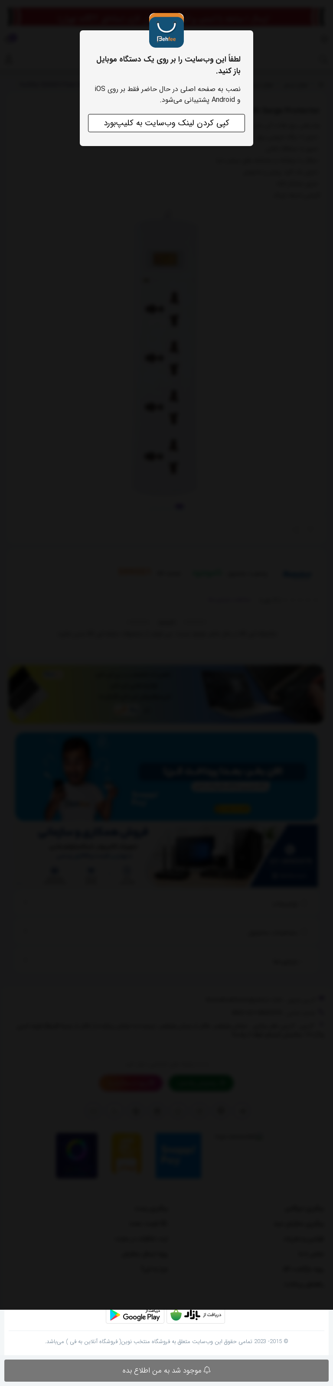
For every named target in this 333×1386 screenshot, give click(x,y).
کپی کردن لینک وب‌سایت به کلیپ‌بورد (166, 123)
